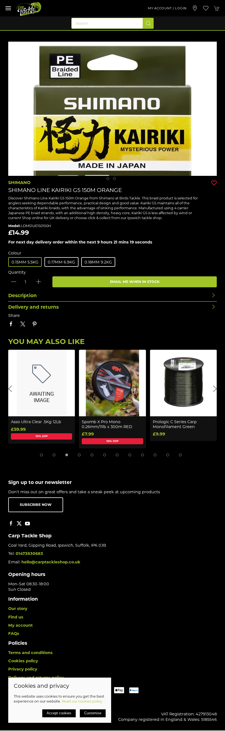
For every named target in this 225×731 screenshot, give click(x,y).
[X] (19, 523)
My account (20, 625)
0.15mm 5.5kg (25, 262)
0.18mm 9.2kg (98, 262)
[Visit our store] (195, 8)
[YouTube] (27, 523)
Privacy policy (22, 669)
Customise (92, 713)
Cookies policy (23, 660)
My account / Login (167, 8)
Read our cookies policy (82, 701)
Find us (15, 617)
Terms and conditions (30, 652)
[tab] (41, 455)
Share (14, 315)
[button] (8, 8)
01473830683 (29, 553)
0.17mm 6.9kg (61, 262)
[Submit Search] (148, 23)
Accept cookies (59, 713)
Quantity (17, 272)
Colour (14, 253)
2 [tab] (116, 180)
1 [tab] (109, 180)
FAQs (13, 633)
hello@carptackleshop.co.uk (50, 562)
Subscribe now (36, 505)
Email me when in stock (134, 282)
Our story (17, 608)
